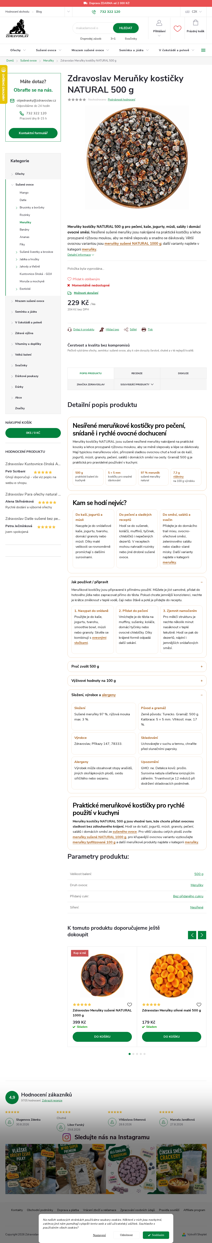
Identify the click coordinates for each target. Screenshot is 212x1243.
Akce (18, 398)
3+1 (113, 39)
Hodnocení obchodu (17, 12)
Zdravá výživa (24, 333)
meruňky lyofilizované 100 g (94, 842)
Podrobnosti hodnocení (121, 99)
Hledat (125, 28)
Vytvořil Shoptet (197, 1234)
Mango (24, 193)
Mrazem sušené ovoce (29, 301)
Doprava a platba (68, 1210)
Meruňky (25, 222)
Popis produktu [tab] (91, 373)
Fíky (22, 244)
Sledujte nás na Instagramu (112, 1137)
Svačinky (131, 39)
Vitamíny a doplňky (28, 344)
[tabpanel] (102, 997)
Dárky (19, 387)
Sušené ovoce (25, 185)
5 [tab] (144, 1054)
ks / (33, 433)
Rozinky (25, 215)
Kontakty (17, 1210)
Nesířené (196, 907)
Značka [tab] (91, 384)
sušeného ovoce (125, 831)
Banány (24, 230)
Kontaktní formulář (33, 133)
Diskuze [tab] (183, 373)
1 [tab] (130, 1054)
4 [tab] (141, 1054)
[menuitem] (18, 50)
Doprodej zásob (90, 39)
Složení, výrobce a (93, 695)
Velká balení (23, 355)
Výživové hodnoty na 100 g (93, 680)
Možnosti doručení (86, 293)
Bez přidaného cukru (188, 896)
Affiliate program (194, 1210)
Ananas (24, 237)
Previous (192, 935)
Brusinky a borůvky (32, 207)
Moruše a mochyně (32, 281)
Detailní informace (79, 255)
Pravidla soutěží (169, 1210)
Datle (23, 200)
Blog (39, 12)
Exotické (25, 289)
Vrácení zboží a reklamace (99, 1210)
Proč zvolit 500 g (85, 666)
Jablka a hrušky (29, 259)
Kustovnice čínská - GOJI (36, 274)
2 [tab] (133, 1054)
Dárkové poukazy (26, 376)
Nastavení (99, 1235)
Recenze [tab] (136, 373)
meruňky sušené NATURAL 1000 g (133, 243)
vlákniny (178, 477)
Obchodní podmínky (40, 1210)
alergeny (109, 695)
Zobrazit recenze (52, 1100)
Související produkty (134, 384)
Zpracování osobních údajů (137, 1210)
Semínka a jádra (26, 312)
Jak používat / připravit (89, 582)
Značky (20, 408)
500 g (198, 874)
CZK (194, 12)
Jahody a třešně (30, 266)
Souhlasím (158, 1235)
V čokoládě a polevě (28, 322)
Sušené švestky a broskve (36, 252)
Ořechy (19, 174)
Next (202, 935)
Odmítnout (126, 1235)
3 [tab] (137, 1054)
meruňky (89, 249)
